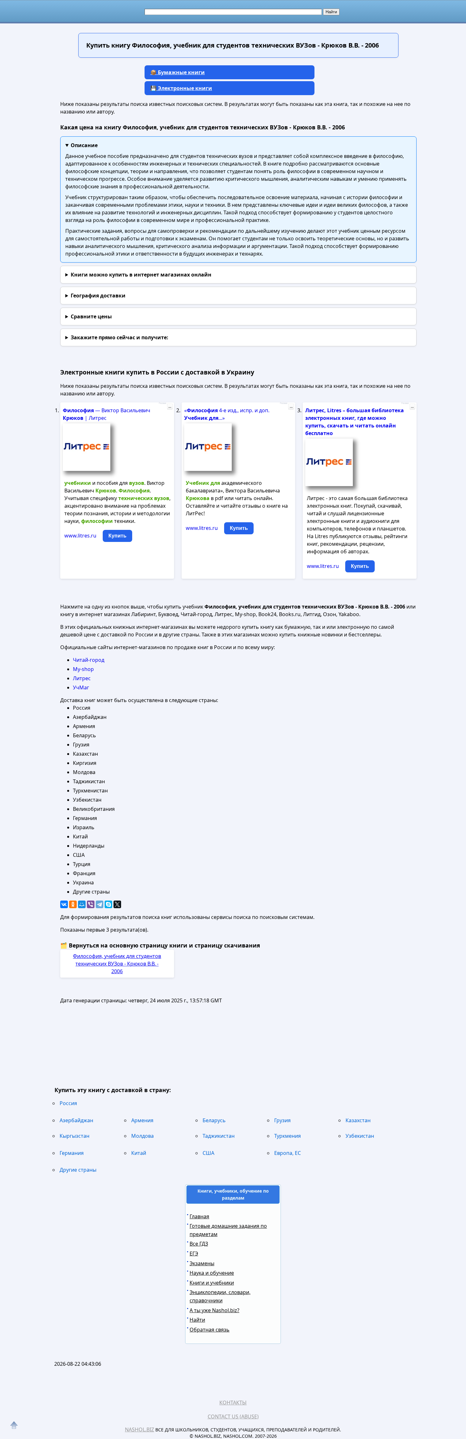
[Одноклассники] (73, 904)
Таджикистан (219, 1135)
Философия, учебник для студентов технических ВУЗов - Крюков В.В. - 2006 (117, 964)
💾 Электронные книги (181, 88)
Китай (138, 1152)
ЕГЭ (194, 1253)
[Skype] (108, 904)
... (169, 406)
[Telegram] (99, 904)
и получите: (119, 337)
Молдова (142, 1135)
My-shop (83, 669)
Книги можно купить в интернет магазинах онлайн (141, 274)
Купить (117, 535)
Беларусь (214, 1120)
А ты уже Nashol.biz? (214, 1310)
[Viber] (90, 904)
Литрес (82, 678)
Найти (197, 1319)
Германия (72, 1152)
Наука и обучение (212, 1272)
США (208, 1152)
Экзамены (202, 1263)
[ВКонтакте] (64, 904)
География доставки (98, 295)
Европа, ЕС (287, 1152)
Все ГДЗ (199, 1243)
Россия (68, 1103)
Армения (142, 1120)
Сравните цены (91, 316)
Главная (199, 1216)
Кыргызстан (74, 1135)
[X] (117, 904)
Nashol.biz (139, 1429)
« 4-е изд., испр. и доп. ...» (226, 414)
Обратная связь (210, 1329)
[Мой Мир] (82, 904)
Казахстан (358, 1120)
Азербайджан (76, 1120)
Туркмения (287, 1135)
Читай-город (88, 659)
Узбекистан (360, 1135)
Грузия (282, 1120)
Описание (84, 145)
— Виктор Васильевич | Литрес (106, 414)
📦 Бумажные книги (177, 72)
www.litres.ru (80, 535)
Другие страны (78, 1169)
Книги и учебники (212, 1282)
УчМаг (81, 687)
